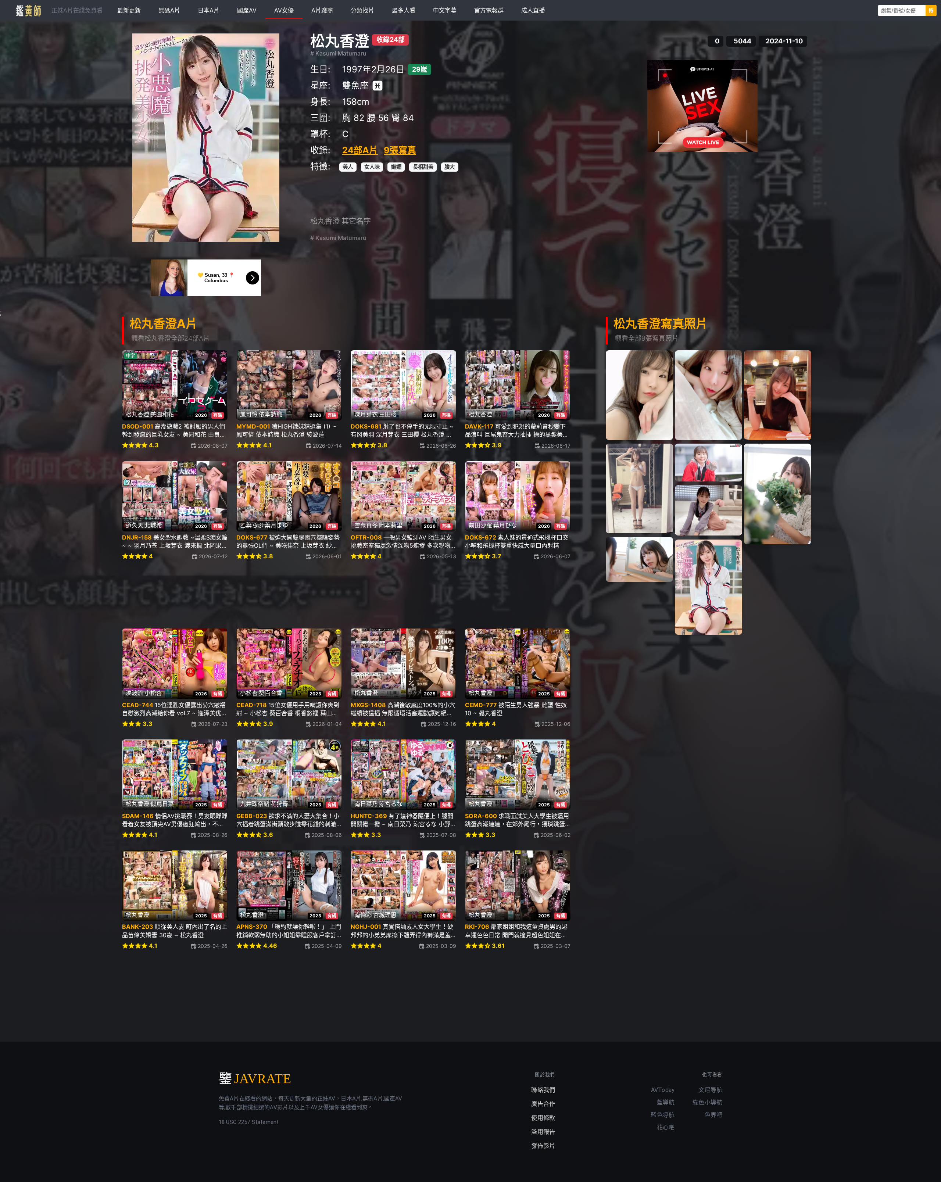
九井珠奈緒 (254, 803)
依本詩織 (270, 414)
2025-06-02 (555, 835)
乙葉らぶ (252, 525)
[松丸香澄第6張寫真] (777, 494)
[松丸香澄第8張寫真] (639, 559)
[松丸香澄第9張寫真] (708, 587)
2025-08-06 (327, 835)
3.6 (268, 834)
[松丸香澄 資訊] (205, 137)
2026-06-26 (441, 446)
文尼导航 (710, 1089)
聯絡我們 (543, 1089)
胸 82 (353, 117)
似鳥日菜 (162, 803)
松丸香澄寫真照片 (660, 323)
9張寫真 (400, 150)
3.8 (382, 445)
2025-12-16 (442, 724)
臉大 (449, 167)
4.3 (154, 445)
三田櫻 (388, 414)
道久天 (134, 525)
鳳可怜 (249, 414)
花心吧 (666, 1127)
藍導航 (666, 1102)
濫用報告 (543, 1131)
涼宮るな (390, 803)
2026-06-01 (327, 556)
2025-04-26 (213, 946)
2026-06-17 (555, 446)
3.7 (496, 556)
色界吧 (713, 1114)
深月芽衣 (366, 414)
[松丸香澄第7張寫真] (708, 510)
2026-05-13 (441, 556)
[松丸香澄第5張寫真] (708, 462)
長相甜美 (423, 167)
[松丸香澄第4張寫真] (639, 488)
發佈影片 (543, 1145)
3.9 (497, 445)
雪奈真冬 (366, 525)
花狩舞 (279, 803)
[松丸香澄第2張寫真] (708, 395)
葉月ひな (505, 525)
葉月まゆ (276, 525)
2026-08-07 (213, 446)
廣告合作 (543, 1103)
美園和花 (162, 414)
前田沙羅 (480, 525)
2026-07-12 (213, 556)
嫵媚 (396, 167)
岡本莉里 (390, 525)
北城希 (153, 525)
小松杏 (153, 692)
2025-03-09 (441, 946)
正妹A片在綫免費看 (77, 10)
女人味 (372, 167)
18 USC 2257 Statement (249, 1122)
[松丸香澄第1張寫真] (639, 395)
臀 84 (402, 117)
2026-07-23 (213, 724)
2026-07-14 (327, 446)
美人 (348, 167)
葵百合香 (270, 692)
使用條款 (543, 1117)
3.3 (148, 723)
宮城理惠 (385, 914)
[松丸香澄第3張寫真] (777, 395)
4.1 (267, 445)
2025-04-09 (327, 946)
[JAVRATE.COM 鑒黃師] (27, 10)
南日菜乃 (366, 803)
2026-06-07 (555, 556)
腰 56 (378, 117)
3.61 (498, 945)
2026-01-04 (327, 724)
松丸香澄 (339, 41)
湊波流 (134, 692)
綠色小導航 (707, 1102)
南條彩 (363, 914)
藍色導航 (663, 1114)
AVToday (663, 1089)
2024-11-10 (784, 41)
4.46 (270, 945)
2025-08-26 (213, 835)
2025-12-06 (555, 724)
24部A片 (360, 150)
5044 (742, 41)
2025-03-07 (555, 946)
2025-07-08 (441, 835)
